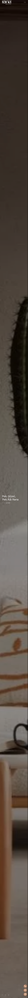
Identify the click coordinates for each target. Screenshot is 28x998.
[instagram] (25, 994)
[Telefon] (25, 986)
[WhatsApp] (25, 990)
